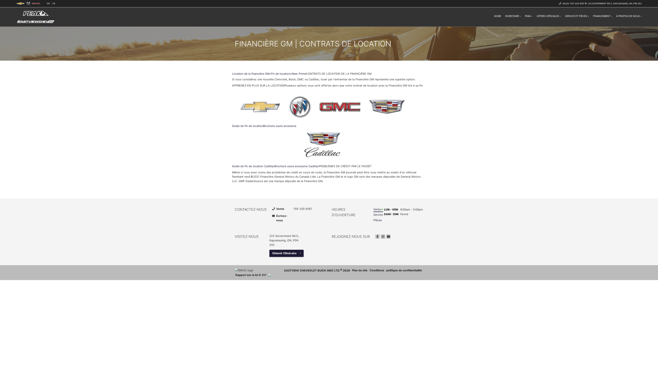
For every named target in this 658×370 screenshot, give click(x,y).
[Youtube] (388, 237)
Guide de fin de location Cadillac (253, 166)
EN (48, 3)
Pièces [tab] (377, 220)
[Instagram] (383, 237)
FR (54, 3)
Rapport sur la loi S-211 (250, 275)
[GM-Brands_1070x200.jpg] (323, 107)
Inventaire (512, 16)
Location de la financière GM (250, 73)
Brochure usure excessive (279, 126)
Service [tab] (378, 214)
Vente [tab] (377, 209)
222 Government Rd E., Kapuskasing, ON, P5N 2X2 (615, 3)
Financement (601, 16)
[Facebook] (377, 237)
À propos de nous (628, 16)
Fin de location (280, 73)
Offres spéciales (548, 16)
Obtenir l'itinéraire (284, 253)
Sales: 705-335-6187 (573, 3)
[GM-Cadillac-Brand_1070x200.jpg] (323, 145)
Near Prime (299, 73)
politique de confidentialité (404, 270)
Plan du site (360, 270)
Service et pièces (576, 16)
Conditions (377, 270)
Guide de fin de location (247, 126)
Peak (528, 16)
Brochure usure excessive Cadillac (297, 166)
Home (497, 16)
